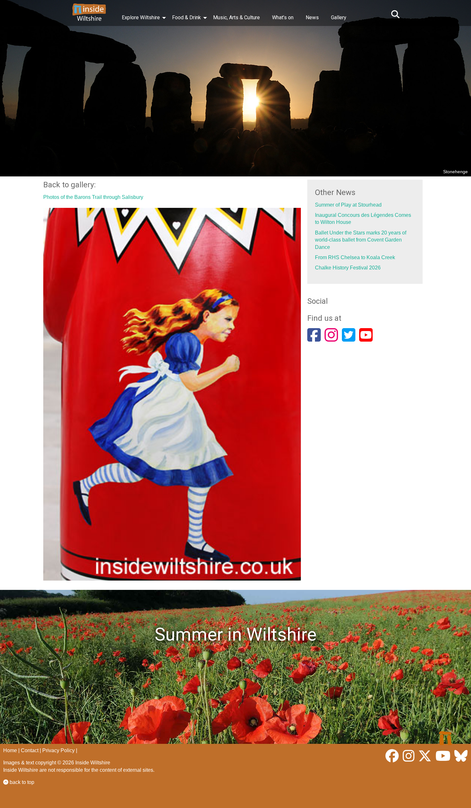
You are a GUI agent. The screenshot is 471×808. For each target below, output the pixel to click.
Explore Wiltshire (141, 17)
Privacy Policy (58, 750)
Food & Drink (186, 17)
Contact (29, 750)
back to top (21, 782)
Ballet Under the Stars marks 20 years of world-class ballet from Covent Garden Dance (360, 240)
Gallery (338, 17)
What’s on (282, 17)
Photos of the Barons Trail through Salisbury (93, 197)
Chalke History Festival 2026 (348, 267)
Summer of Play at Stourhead (348, 205)
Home (10, 750)
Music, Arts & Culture (236, 17)
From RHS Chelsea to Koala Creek (355, 257)
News (312, 17)
